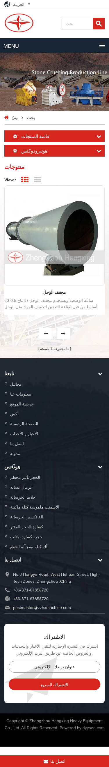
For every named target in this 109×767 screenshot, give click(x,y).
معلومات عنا (20, 394)
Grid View (24, 180)
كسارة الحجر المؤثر (26, 526)
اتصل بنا (17, 443)
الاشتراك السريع (54, 684)
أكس (14, 414)
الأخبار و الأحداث (24, 433)
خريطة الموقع (22, 404)
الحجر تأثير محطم (25, 477)
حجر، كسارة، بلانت (26, 536)
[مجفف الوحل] (54, 235)
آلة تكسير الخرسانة (26, 517)
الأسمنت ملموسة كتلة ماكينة (34, 507)
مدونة (15, 453)
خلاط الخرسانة (22, 497)
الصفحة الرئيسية (24, 423)
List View (37, 180)
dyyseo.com (94, 727)
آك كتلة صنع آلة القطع (28, 546)
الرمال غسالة (21, 487)
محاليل (16, 384)
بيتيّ (15, 117)
